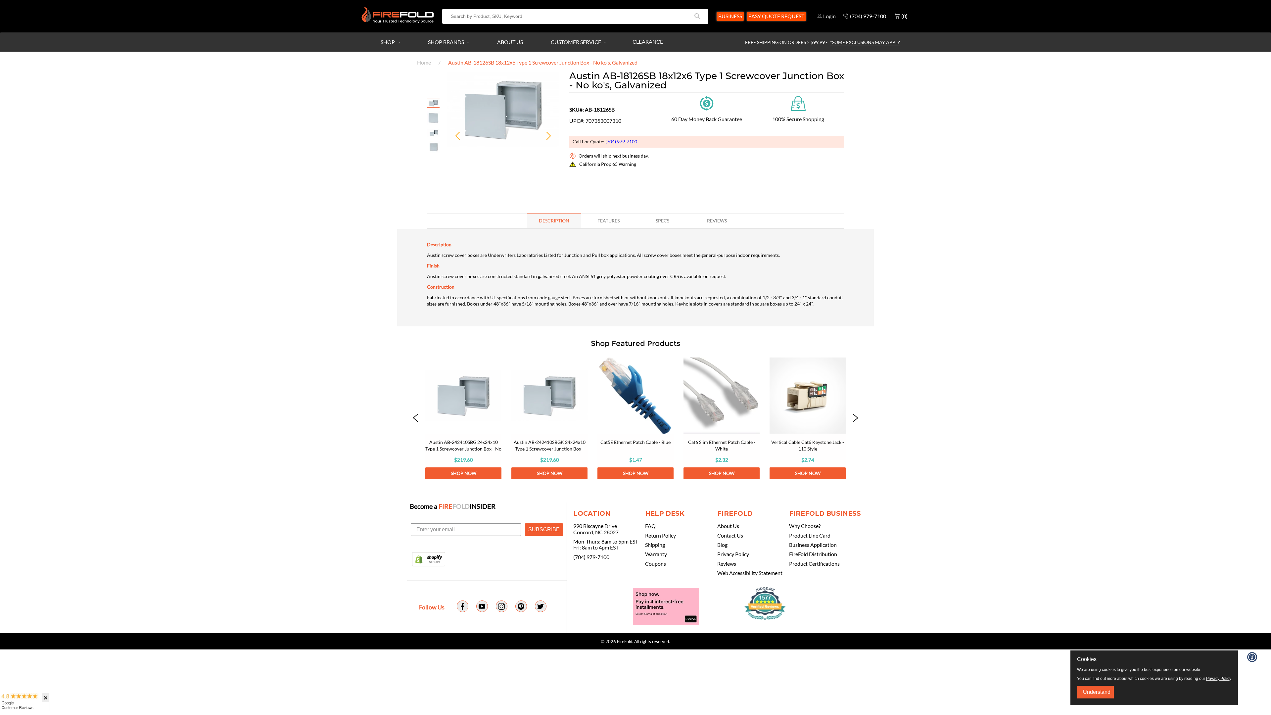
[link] (463, 418)
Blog (722, 545)
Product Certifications (814, 564)
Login (829, 16)
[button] (415, 418)
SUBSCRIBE (544, 529)
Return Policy (660, 536)
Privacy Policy (733, 554)
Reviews (726, 564)
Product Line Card (809, 536)
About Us (510, 42)
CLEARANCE (648, 41)
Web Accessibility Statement (749, 573)
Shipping (655, 545)
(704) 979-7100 (621, 141)
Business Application (813, 545)
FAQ (650, 526)
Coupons (655, 564)
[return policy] (707, 103)
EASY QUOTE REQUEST (776, 16)
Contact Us (730, 536)
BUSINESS (730, 16)
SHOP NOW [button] (463, 473)
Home (424, 62)
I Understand (1095, 692)
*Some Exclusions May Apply (865, 42)
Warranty (656, 554)
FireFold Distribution (813, 554)
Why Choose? (805, 526)
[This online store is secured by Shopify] (428, 559)
